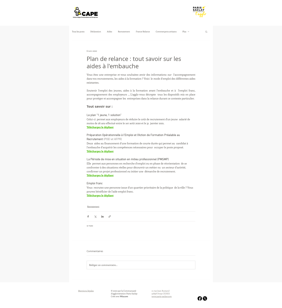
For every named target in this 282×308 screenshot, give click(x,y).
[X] (205, 298)
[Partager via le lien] (109, 216)
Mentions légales (86, 290)
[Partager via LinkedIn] (102, 216)
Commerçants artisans (166, 31)
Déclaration (95, 31)
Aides (109, 31)
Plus (184, 31)
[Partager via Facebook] (88, 216)
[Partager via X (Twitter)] (95, 216)
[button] (206, 31)
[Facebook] (200, 298)
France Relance (143, 31)
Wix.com (124, 296)
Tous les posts (78, 31)
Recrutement (124, 31)
